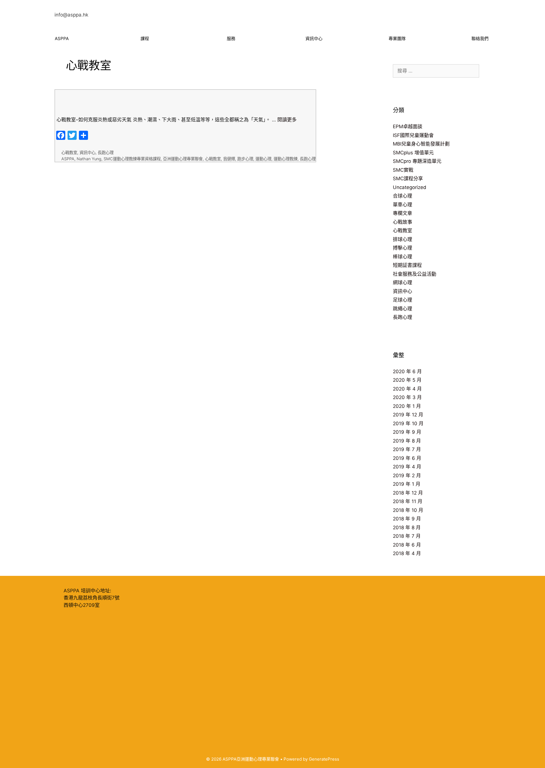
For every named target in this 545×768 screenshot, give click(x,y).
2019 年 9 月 (407, 432)
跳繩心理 (402, 309)
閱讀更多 (287, 120)
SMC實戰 (403, 170)
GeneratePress (324, 759)
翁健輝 (229, 158)
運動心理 (263, 158)
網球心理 (402, 282)
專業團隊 (397, 38)
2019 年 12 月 (408, 415)
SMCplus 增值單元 (413, 152)
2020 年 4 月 (407, 389)
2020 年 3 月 (407, 397)
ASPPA (62, 38)
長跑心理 (106, 152)
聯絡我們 (480, 38)
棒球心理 (402, 257)
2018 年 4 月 (407, 553)
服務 (231, 38)
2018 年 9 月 (407, 519)
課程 (145, 38)
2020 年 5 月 (407, 380)
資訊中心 (313, 38)
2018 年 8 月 (407, 527)
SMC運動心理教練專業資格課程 (132, 158)
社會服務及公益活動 (414, 274)
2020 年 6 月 (407, 371)
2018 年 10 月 (408, 510)
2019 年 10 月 (408, 423)
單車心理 (402, 204)
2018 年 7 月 (407, 536)
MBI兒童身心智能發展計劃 (421, 144)
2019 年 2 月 (407, 475)
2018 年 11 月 (407, 501)
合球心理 (402, 196)
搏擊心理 (402, 248)
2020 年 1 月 (407, 406)
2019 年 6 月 (407, 458)
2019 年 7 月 (407, 449)
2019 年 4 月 (407, 467)
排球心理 (402, 239)
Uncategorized (409, 187)
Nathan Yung (89, 158)
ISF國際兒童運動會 (413, 135)
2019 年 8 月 (407, 441)
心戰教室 (69, 152)
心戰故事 (402, 222)
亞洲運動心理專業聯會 (183, 158)
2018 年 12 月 (408, 493)
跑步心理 (245, 158)
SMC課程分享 (408, 178)
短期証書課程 (407, 265)
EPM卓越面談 (407, 126)
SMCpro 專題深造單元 (417, 161)
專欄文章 (402, 213)
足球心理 (402, 300)
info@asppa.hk (71, 15)
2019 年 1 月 (406, 484)
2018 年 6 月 (407, 545)
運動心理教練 (285, 158)
